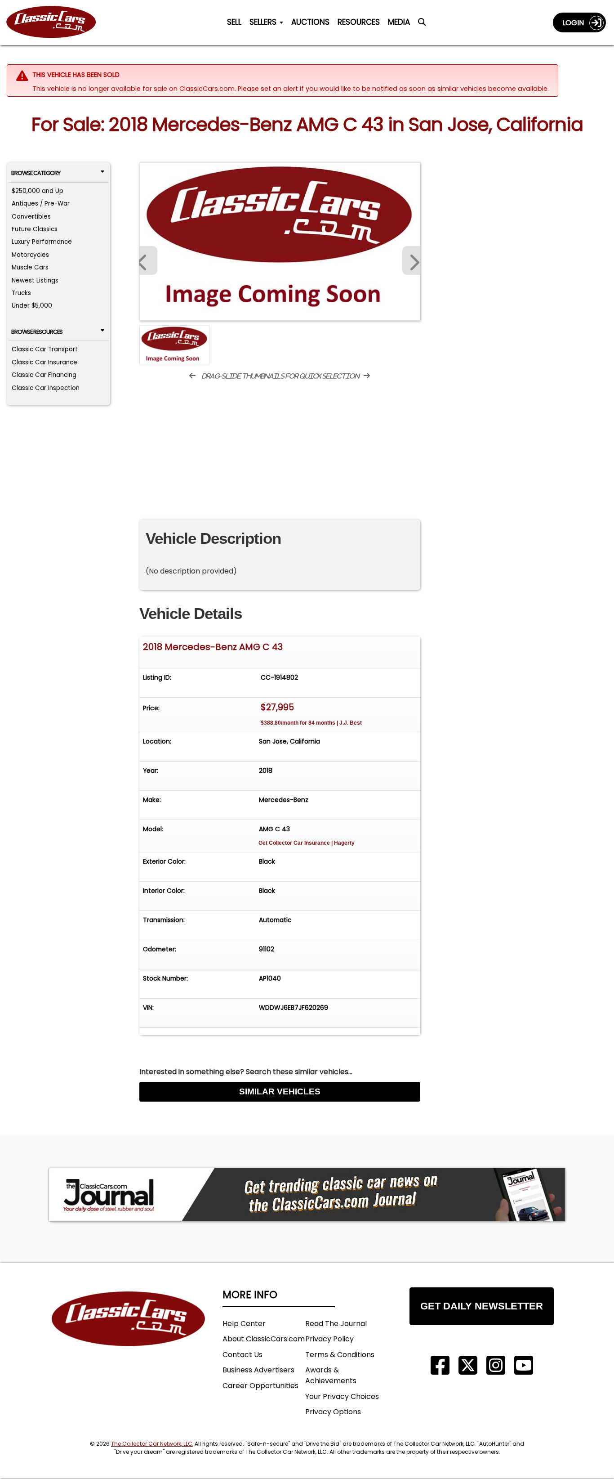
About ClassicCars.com (263, 1339)
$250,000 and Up (37, 191)
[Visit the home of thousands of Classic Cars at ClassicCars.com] (56, 22)
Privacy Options (333, 1412)
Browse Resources (36, 332)
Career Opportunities (260, 1385)
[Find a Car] (421, 24)
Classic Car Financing (44, 375)
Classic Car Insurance (44, 362)
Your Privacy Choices (342, 1396)
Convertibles (31, 216)
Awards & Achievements (330, 1375)
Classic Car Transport (45, 349)
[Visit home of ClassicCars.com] (128, 1332)
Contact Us (242, 1354)
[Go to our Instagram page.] (495, 1365)
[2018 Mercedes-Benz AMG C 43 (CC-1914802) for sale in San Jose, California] (280, 241)
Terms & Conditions (339, 1354)
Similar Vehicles (279, 1091)
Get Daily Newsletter (481, 1306)
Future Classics (35, 229)
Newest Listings (35, 280)
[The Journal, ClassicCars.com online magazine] (307, 1195)
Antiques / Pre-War (41, 203)
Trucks (21, 293)
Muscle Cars (30, 267)
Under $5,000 (32, 305)
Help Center (244, 1323)
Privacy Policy (329, 1339)
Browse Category (35, 173)
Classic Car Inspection (46, 388)
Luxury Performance (42, 242)
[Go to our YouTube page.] (523, 1365)
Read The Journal (336, 1323)
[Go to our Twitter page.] (467, 1365)
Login (575, 23)
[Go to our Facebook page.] (440, 1365)
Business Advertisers (258, 1370)
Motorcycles (30, 255)
